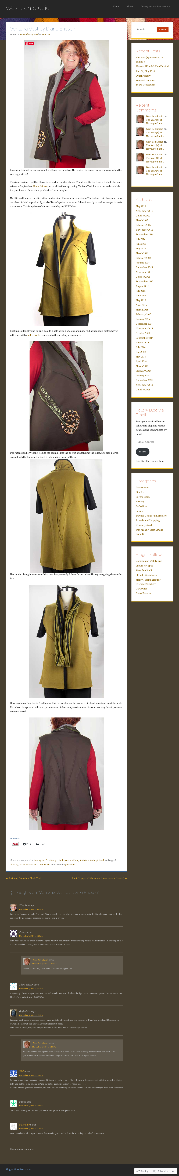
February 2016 (143, 258)
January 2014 (143, 375)
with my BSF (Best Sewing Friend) (88, 860)
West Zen (46, 34)
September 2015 (144, 281)
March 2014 (142, 366)
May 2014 (141, 356)
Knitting (140, 501)
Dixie (22, 1071)
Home (116, 6)
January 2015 (143, 319)
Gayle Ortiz (142, 588)
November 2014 (144, 328)
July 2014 (140, 347)
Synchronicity (143, 76)
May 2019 (141, 206)
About (129, 6)
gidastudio (24, 1124)
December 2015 (144, 267)
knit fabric (45, 864)
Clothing (14, 864)
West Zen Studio (27, 7)
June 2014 (141, 352)
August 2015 (142, 286)
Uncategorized (144, 525)
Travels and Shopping (148, 520)
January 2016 (143, 262)
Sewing (37, 860)
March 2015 (142, 309)
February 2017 (143, 225)
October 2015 (143, 276)
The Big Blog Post (145, 71)
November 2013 (144, 385)
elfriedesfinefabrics (146, 575)
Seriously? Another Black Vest (23, 878)
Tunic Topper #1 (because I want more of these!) (99, 878)
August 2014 (142, 342)
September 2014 (144, 338)
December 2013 (144, 380)
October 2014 (143, 333)
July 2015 (140, 291)
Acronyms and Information (155, 6)
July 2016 (140, 239)
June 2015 (141, 295)
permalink (70, 864)
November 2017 (144, 211)
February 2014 (143, 371)
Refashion (141, 506)
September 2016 (144, 234)
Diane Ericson (40, 186)
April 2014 (141, 361)
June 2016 (141, 244)
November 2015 (144, 272)
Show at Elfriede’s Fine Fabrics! (152, 66)
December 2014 (144, 324)
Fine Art (140, 492)
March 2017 (142, 220)
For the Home (143, 497)
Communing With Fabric (149, 561)
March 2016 (142, 253)
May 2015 (141, 300)
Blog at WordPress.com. (19, 1169)
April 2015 (141, 305)
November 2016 (144, 229)
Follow (142, 451)
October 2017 (143, 215)
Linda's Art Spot (144, 565)
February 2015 (143, 314)
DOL (36, 864)
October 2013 (143, 389)
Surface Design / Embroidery (56, 860)
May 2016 (141, 248)
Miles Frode (33, 335)
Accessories (142, 487)
